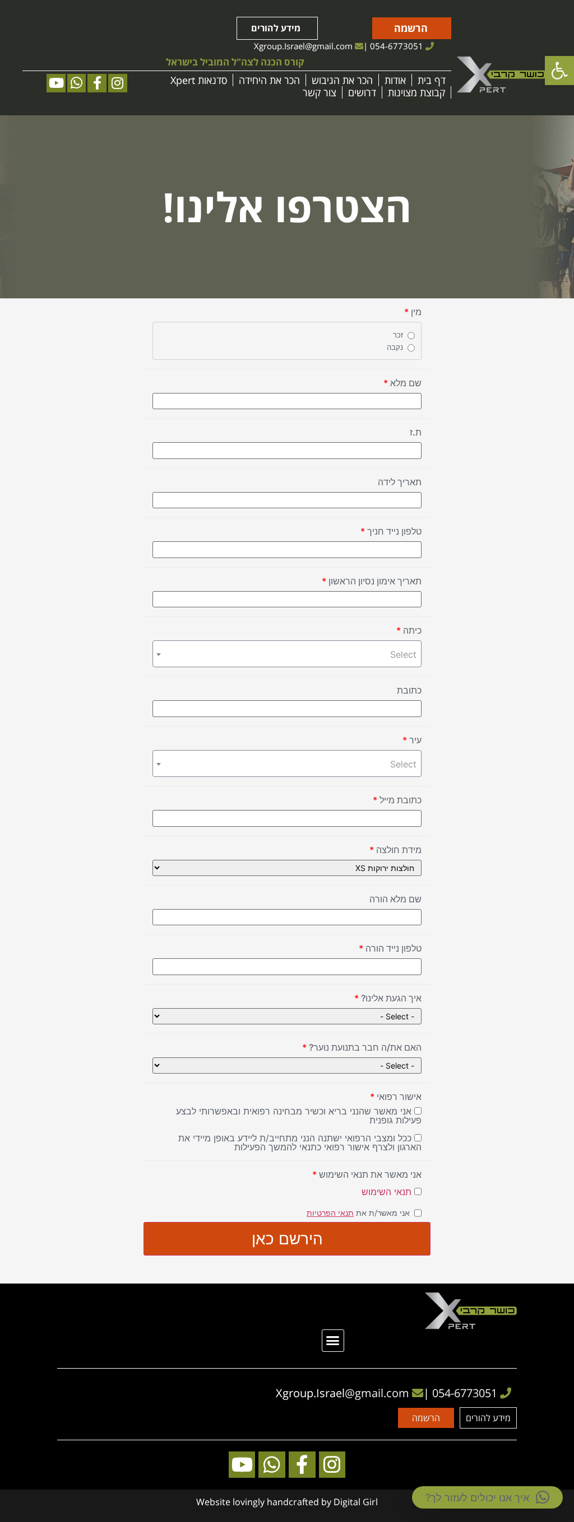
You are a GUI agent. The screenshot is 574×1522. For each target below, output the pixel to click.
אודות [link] (395, 80)
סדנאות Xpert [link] (198, 80)
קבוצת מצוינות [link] (416, 92)
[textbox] (287, 654)
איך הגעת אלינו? (388, 998)
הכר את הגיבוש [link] (342, 80)
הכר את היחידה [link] (269, 80)
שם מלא (402, 382)
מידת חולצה (395, 849)
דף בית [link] (432, 80)
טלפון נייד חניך (391, 531)
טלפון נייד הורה (390, 948)
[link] (559, 70)
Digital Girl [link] (356, 1502)
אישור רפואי (396, 1096)
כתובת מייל (397, 799)
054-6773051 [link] (396, 45)
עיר (412, 740)
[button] (333, 1340)
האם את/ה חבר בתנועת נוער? (362, 1047)
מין (413, 311)
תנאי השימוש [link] (386, 1191)
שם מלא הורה (395, 899)
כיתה (409, 630)
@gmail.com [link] (329, 45)
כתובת (409, 690)
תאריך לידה (400, 481)
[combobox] (287, 653)
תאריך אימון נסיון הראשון (372, 581)
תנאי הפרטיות (330, 1212)
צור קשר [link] (319, 92)
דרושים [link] (362, 92)
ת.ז (416, 432)
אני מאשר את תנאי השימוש (367, 1174)
